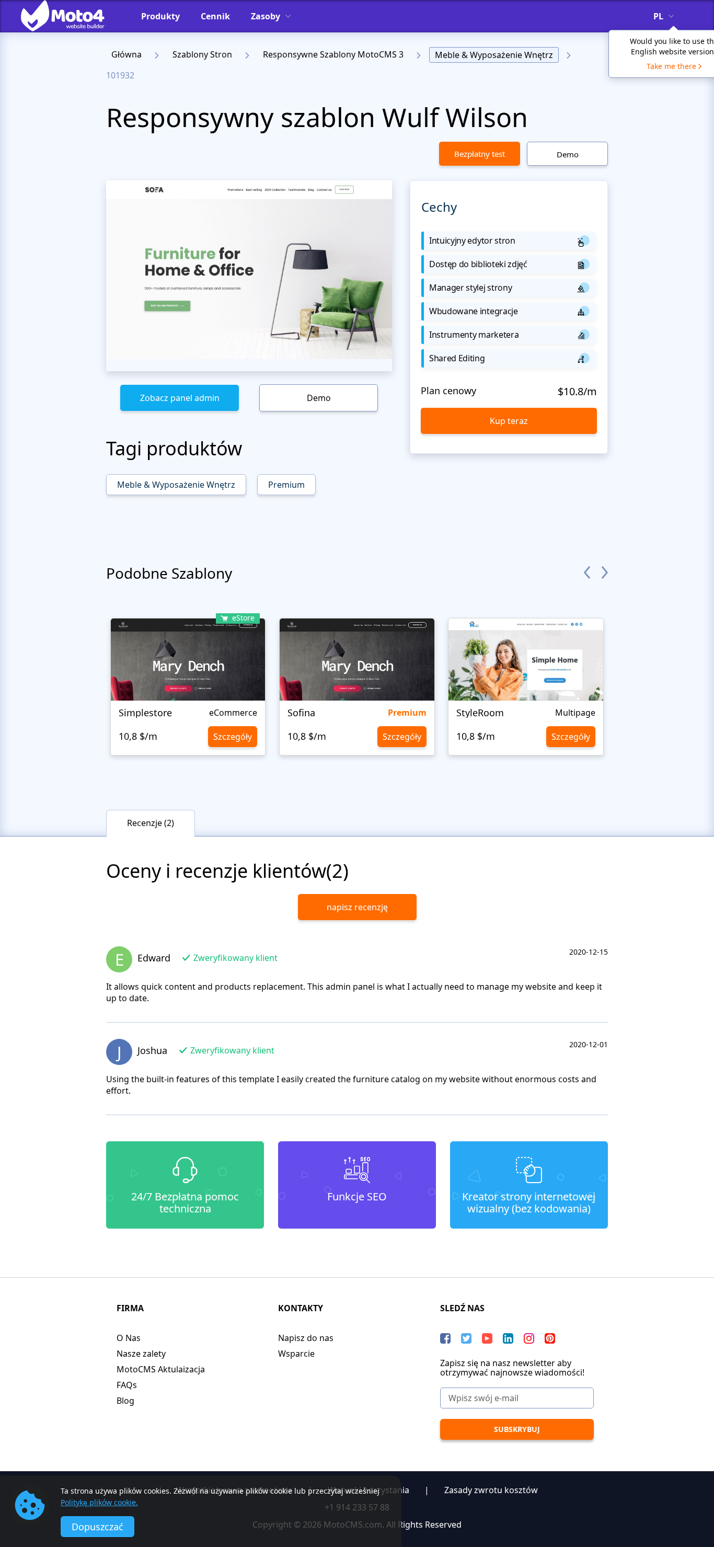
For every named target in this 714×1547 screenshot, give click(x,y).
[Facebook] (445, 1338)
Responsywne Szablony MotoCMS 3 (333, 54)
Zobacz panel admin (180, 398)
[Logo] (70, 15)
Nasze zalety (141, 1353)
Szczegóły (232, 736)
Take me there (671, 66)
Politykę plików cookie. (99, 1502)
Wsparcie (296, 1353)
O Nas (129, 1338)
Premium (286, 484)
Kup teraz (509, 421)
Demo (568, 154)
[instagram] (529, 1338)
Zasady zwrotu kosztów (491, 1490)
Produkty (160, 16)
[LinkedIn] (508, 1338)
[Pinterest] (550, 1338)
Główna (126, 54)
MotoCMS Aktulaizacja (161, 1369)
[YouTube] (487, 1338)
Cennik (215, 16)
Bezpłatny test (479, 153)
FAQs (127, 1385)
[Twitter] (466, 1338)
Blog (125, 1400)
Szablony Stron (202, 54)
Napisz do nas (305, 1338)
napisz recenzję (357, 907)
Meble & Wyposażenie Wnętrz (494, 55)
